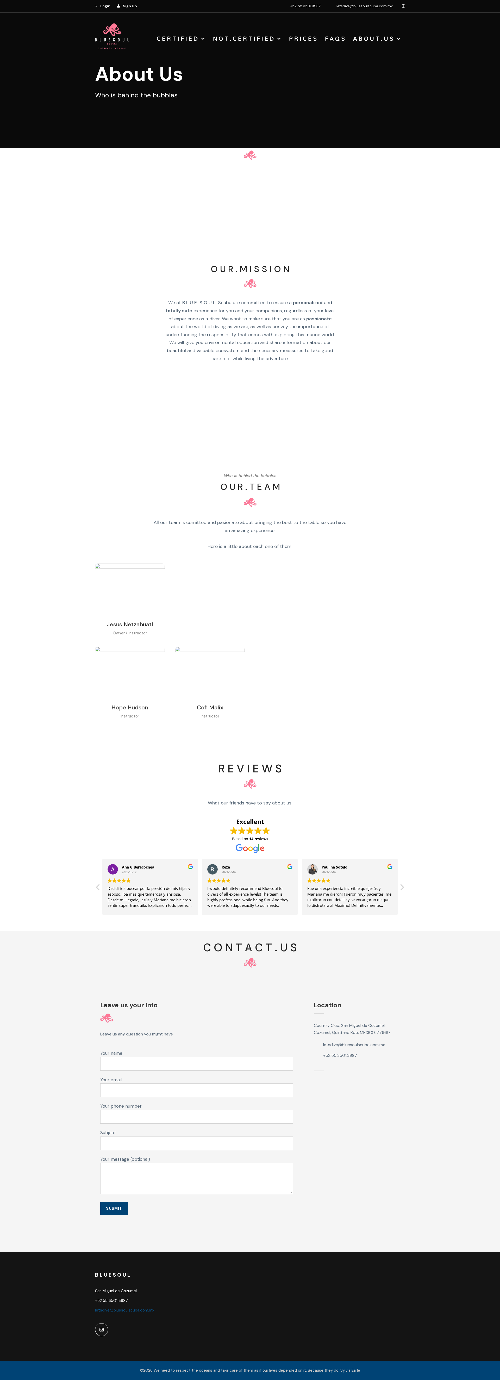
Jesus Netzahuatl (130, 624)
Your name (111, 1053)
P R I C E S (303, 39)
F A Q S (335, 39)
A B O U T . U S (373, 39)
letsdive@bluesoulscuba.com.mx (364, 6)
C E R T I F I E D (177, 39)
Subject (108, 1132)
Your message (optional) (125, 1159)
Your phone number (121, 1106)
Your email (111, 1080)
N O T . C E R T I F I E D (243, 39)
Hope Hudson (129, 707)
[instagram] (403, 6)
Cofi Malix (210, 707)
